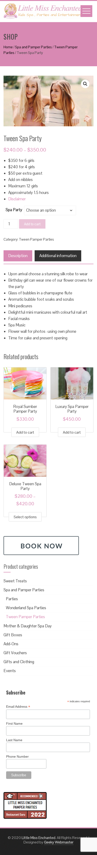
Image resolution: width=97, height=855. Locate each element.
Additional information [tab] (58, 255)
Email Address (18, 706)
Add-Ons (11, 643)
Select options (25, 516)
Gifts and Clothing (19, 661)
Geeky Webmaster (58, 842)
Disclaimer (17, 198)
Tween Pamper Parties (36, 239)
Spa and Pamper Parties (33, 47)
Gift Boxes (13, 634)
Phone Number (17, 756)
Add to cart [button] (25, 432)
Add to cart (32, 224)
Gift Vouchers (15, 652)
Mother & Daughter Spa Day (28, 626)
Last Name (14, 740)
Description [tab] (18, 255)
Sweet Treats (15, 581)
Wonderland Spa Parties (26, 607)
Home (8, 47)
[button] (85, 84)
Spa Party (14, 209)
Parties (12, 598)
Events (10, 670)
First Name (14, 723)
